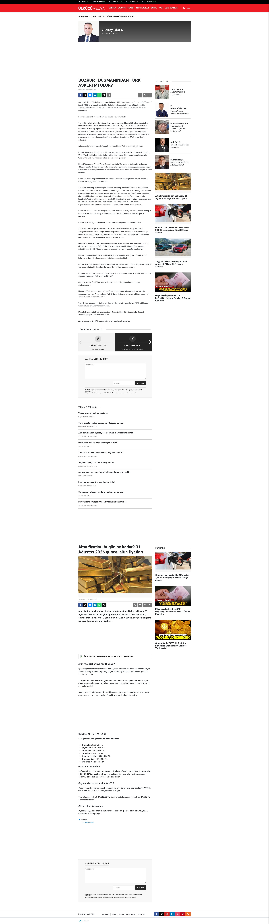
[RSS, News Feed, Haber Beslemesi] (188, 914)
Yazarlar (94, 16)
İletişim (121, 914)
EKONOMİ (122, 8)
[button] (140, 95)
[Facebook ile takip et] (156, 914)
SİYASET (130, 8)
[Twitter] (85, 95)
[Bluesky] (90, 95)
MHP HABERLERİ (142, 8)
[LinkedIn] (95, 95)
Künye (114, 914)
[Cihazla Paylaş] (104, 95)
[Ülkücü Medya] (91, 8)
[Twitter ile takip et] (161, 914)
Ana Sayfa (84, 16)
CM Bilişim (85, 921)
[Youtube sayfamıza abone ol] (167, 914)
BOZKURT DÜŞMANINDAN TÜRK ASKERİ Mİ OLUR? (116, 16)
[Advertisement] (134, 59)
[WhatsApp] (99, 95)
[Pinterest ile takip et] (182, 914)
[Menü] (188, 8)
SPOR (161, 8)
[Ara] (184, 8)
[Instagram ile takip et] (177, 914)
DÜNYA (154, 8)
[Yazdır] (109, 95)
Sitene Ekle (141, 914)
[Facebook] (80, 95)
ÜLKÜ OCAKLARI (171, 8)
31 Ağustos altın (88, 822)
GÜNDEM (112, 8)
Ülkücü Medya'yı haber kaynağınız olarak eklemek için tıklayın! (108, 656)
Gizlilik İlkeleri (130, 914)
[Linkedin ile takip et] (172, 914)
